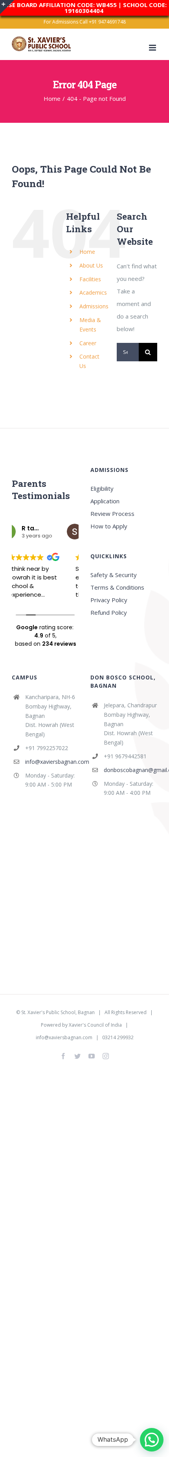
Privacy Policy (108, 600)
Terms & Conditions (117, 587)
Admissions (93, 306)
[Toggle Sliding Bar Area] (7, 7)
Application (104, 501)
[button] (151, 1440)
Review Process (112, 513)
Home (87, 251)
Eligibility (102, 488)
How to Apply (108, 526)
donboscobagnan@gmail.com (130, 770)
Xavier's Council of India (95, 1025)
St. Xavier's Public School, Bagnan (58, 1012)
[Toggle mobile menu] (153, 48)
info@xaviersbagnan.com (52, 761)
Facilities (90, 279)
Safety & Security (113, 575)
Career (87, 343)
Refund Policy (108, 612)
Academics (93, 292)
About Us (91, 265)
